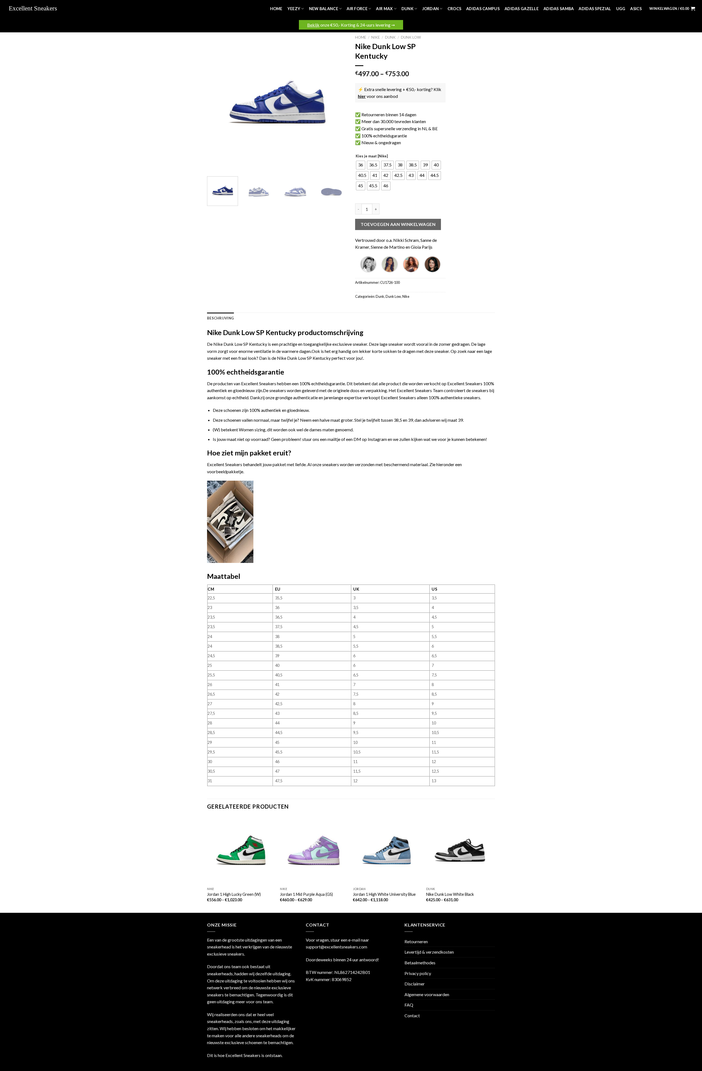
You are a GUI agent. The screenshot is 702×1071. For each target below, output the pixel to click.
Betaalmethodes (419, 962)
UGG (620, 8)
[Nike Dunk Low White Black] (460, 850)
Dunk (407, 8)
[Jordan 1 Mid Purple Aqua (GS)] (314, 850)
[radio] (360, 165)
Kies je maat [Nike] (372, 156)
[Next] (337, 102)
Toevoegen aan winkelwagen (398, 224)
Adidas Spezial (595, 8)
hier (362, 96)
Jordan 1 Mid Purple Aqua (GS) (306, 894)
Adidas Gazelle (522, 8)
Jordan (430, 8)
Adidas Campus (483, 8)
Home (276, 8)
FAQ (408, 1004)
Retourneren (416, 941)
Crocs (454, 8)
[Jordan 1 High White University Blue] (387, 850)
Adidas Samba (559, 8)
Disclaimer (414, 983)
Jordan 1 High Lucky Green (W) (234, 894)
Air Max (384, 8)
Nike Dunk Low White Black (450, 894)
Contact (412, 1015)
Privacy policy (417, 973)
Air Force (357, 8)
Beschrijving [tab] (220, 318)
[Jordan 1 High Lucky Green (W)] (241, 850)
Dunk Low (411, 37)
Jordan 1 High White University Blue (384, 894)
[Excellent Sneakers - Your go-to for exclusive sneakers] (35, 8)
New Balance (323, 8)
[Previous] (217, 102)
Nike (375, 37)
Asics (635, 8)
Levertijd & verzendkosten (429, 951)
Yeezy (293, 8)
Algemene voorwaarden (426, 994)
